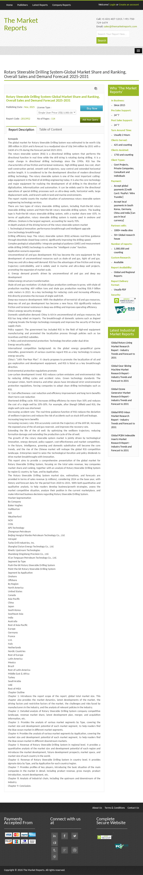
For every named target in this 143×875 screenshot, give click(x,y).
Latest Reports (40, 5)
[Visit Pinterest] (54, 856)
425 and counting (123, 145)
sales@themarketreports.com (120, 26)
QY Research (25, 793)
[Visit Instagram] (74, 850)
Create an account (129, 4)
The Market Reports (21, 24)
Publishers (22, 5)
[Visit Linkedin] (54, 836)
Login (113, 4)
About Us (97, 808)
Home (9, 5)
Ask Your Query (90, 119)
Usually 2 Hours (122, 135)
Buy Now (92, 108)
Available (118, 262)
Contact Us (133, 808)
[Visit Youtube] (54, 842)
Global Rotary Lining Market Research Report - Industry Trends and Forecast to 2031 (123, 350)
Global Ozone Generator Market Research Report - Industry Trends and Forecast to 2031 (121, 397)
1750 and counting (123, 155)
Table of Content (50, 129)
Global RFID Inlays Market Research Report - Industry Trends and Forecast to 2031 (123, 420)
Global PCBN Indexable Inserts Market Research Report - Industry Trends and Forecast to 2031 (123, 443)
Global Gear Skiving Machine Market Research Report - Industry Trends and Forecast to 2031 (121, 373)
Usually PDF (120, 289)
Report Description (21, 130)
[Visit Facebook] (64, 836)
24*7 (116, 115)
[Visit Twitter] (74, 836)
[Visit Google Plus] (64, 850)
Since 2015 (119, 105)
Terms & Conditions (115, 808)
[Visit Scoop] (54, 850)
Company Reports (61, 5)
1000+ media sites (123, 230)
